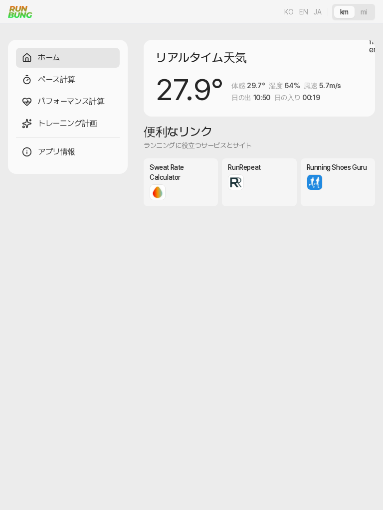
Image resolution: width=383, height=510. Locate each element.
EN (303, 12)
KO (288, 12)
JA (317, 12)
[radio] (344, 12)
